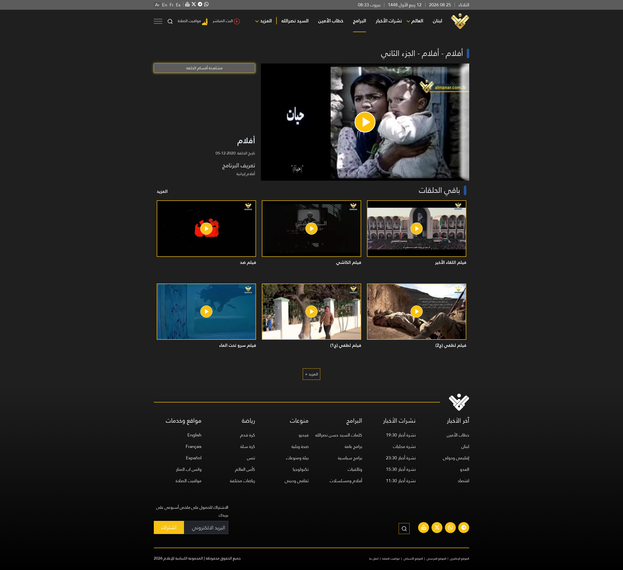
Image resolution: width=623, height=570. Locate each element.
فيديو (304, 435)
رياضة (248, 420)
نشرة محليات (404, 446)
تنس (251, 458)
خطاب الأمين (330, 20)
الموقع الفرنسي (436, 558)
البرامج (359, 20)
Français (194, 446)
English (194, 435)
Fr (172, 5)
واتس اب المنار (189, 469)
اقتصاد (463, 481)
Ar (157, 5)
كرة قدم (247, 435)
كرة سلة (247, 446)
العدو (464, 469)
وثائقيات (355, 469)
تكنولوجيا (301, 469)
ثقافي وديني (297, 481)
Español (194, 458)
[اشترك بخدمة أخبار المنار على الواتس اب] (450, 528)
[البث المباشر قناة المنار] (423, 528)
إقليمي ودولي (456, 458)
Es (178, 5)
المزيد (266, 20)
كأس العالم (245, 469)
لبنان (437, 20)
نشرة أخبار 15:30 (401, 469)
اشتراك (168, 527)
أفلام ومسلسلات (346, 481)
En (164, 5)
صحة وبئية (300, 446)
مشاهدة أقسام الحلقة (204, 67)
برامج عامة (353, 446)
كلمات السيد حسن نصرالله (338, 435)
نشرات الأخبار (389, 20)
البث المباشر (223, 20)
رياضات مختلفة (242, 481)
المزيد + (311, 374)
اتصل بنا (374, 558)
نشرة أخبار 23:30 (401, 458)
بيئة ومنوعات (297, 458)
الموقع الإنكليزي (459, 558)
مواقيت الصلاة (189, 20)
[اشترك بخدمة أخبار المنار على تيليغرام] (463, 528)
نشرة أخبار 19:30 (401, 435)
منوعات (299, 420)
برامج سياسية (350, 458)
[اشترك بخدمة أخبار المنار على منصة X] (437, 528)
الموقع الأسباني (413, 558)
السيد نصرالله (295, 20)
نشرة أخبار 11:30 (401, 481)
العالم (417, 20)
